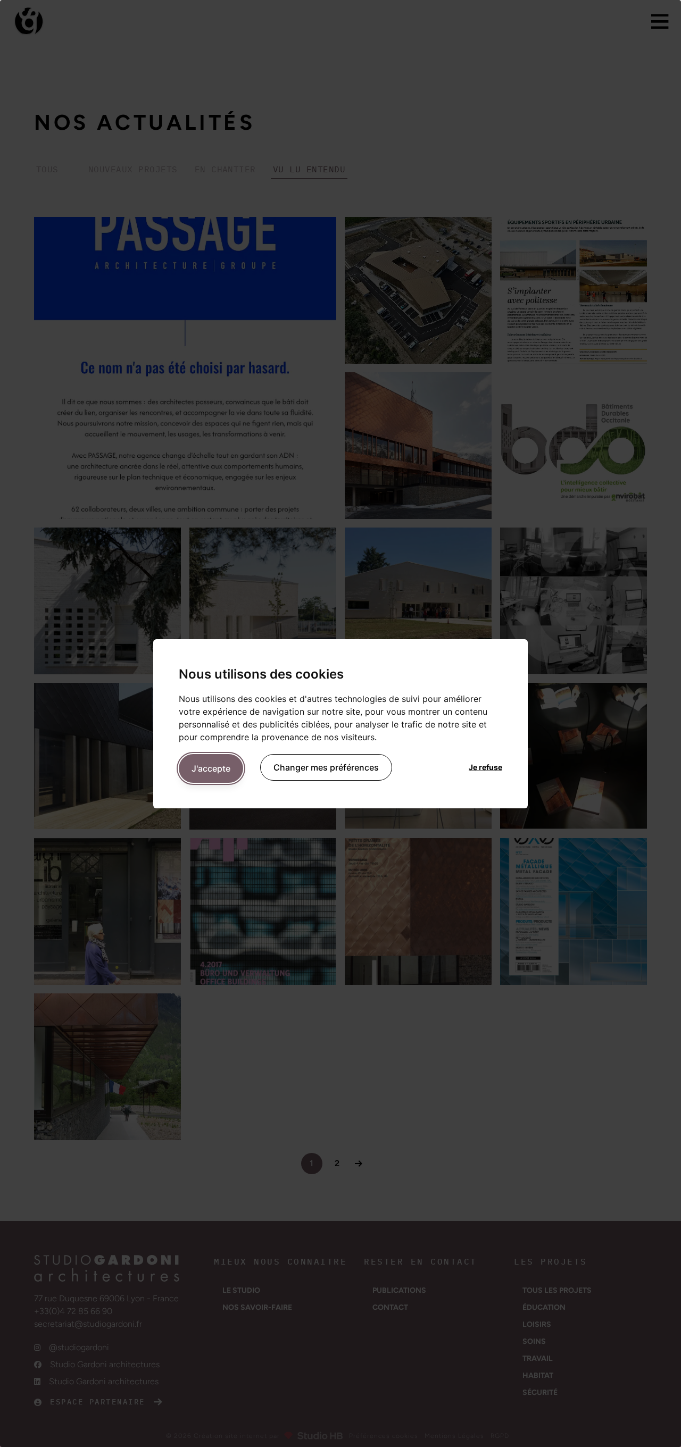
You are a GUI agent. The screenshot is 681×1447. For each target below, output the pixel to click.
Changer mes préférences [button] (326, 767)
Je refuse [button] (485, 767)
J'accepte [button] (211, 768)
